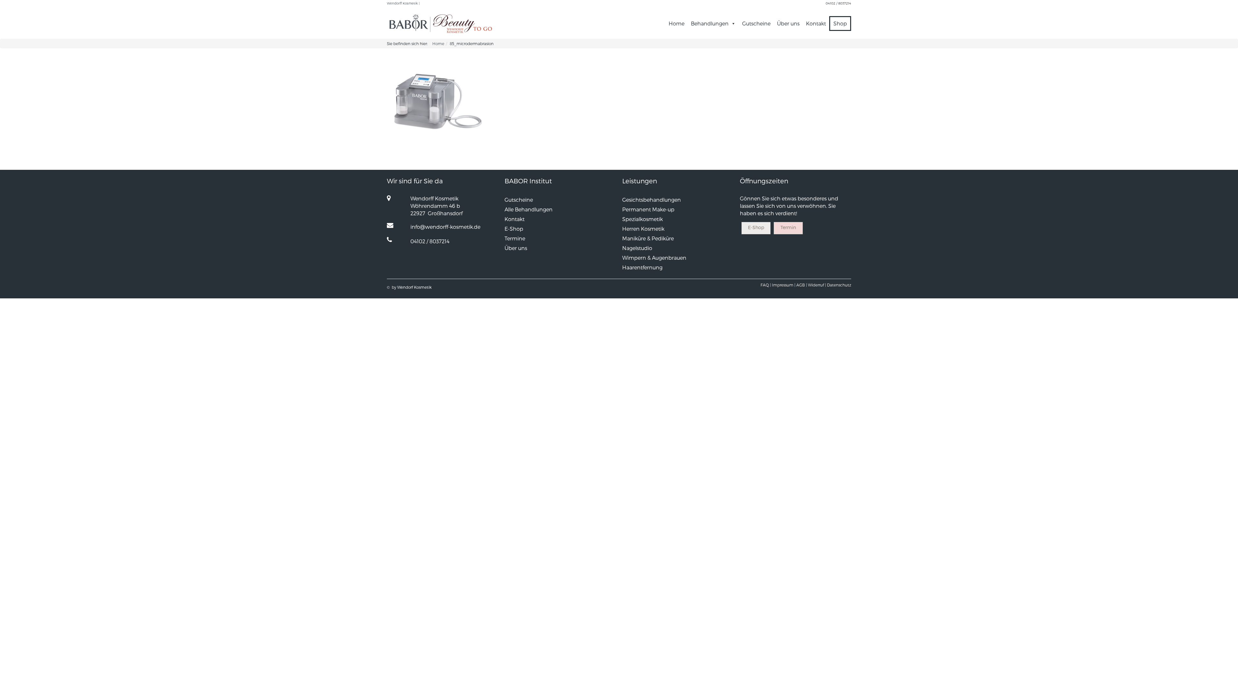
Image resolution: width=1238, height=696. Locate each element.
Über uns (788, 23)
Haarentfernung (642, 267)
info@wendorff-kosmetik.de (445, 227)
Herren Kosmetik (643, 229)
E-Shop (514, 229)
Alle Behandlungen (529, 209)
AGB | (801, 285)
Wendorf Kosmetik (414, 287)
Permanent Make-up (648, 209)
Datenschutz (839, 285)
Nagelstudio (637, 248)
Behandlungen (710, 23)
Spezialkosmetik (642, 219)
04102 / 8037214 (838, 3)
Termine (515, 238)
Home (676, 23)
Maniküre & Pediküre (648, 238)
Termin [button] (788, 227)
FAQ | (766, 285)
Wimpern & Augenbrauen (654, 258)
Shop (840, 23)
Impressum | (783, 285)
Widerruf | (817, 285)
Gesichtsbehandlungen (651, 200)
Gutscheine (756, 23)
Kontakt (816, 23)
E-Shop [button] (756, 227)
